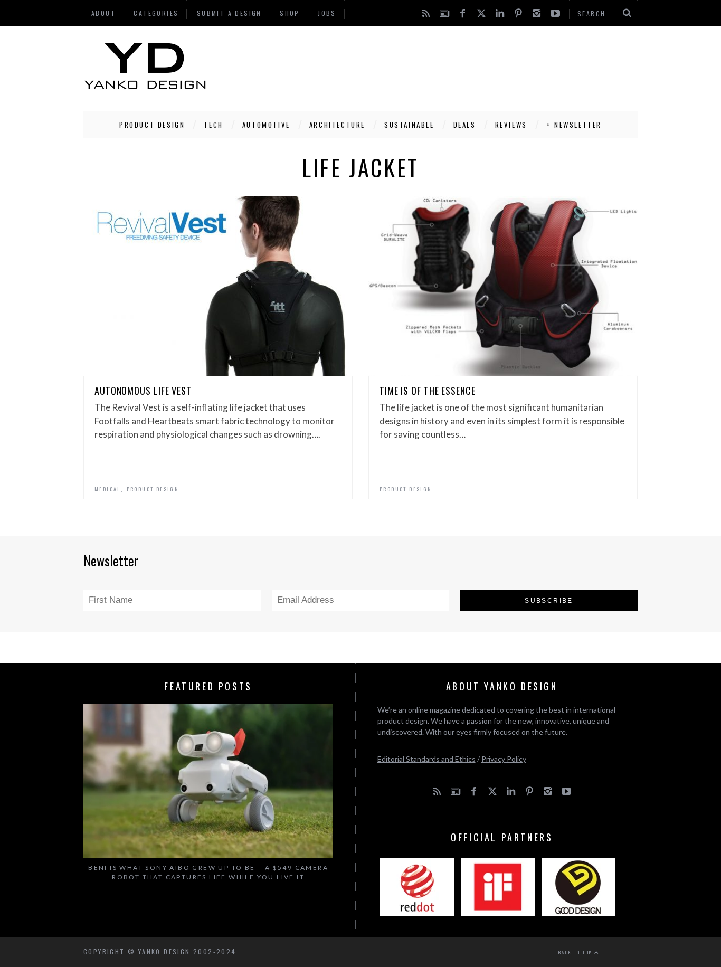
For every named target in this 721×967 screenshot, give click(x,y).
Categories (156, 12)
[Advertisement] (445, 66)
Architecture (337, 124)
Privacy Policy (503, 758)
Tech (213, 124)
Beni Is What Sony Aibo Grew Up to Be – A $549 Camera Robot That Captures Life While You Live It (208, 872)
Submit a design (229, 12)
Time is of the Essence (428, 390)
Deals (464, 124)
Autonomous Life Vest (143, 390)
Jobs (327, 12)
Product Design (152, 124)
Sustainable (409, 124)
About (103, 12)
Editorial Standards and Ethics (426, 758)
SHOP (290, 12)
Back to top (576, 952)
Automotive (266, 124)
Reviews (511, 124)
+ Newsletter (574, 124)
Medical (107, 489)
